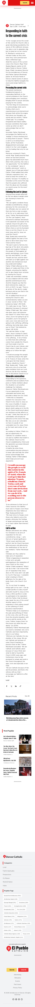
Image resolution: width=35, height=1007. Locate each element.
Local (7, 680)
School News (20, 927)
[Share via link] (20, 686)
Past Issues (17, 984)
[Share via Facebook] (7, 686)
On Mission (6, 878)
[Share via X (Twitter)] (11, 686)
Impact (18, 930)
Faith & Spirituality (8, 871)
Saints (19, 920)
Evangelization (20, 906)
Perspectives (7, 874)
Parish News (10, 916)
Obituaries (17, 978)
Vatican (8, 920)
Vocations (24, 902)
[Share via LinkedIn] (16, 686)
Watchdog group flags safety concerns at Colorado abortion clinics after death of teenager (17, 719)
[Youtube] (22, 999)
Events (8, 927)
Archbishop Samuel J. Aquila (14, 937)
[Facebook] (13, 999)
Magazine (22, 916)
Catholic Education (11, 913)
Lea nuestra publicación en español (17, 944)
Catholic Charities (24, 923)
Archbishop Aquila (11, 899)
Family (8, 930)
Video (5, 885)
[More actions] (28, 25)
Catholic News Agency (12, 934)
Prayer (8, 906)
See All (27, 696)
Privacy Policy (17, 987)
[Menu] (32, 3)
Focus (27, 934)
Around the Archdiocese (13, 895)
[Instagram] (19, 999)
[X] (16, 999)
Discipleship (9, 909)
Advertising (17, 974)
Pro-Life (21, 909)
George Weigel (10, 902)
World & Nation (8, 882)
